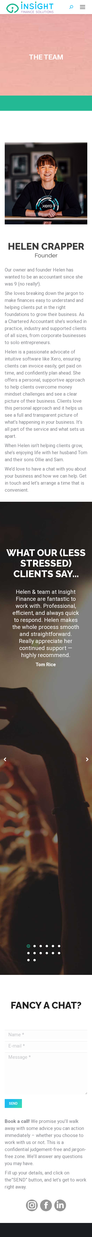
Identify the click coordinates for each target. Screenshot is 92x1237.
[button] (28, 946)
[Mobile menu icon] (82, 7)
